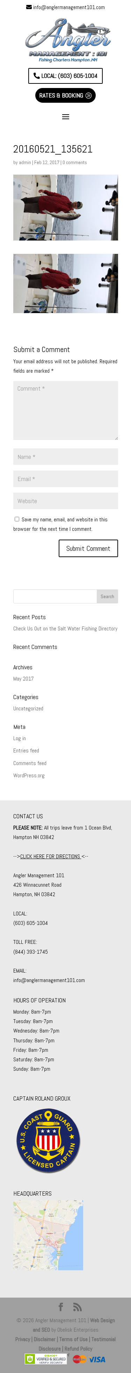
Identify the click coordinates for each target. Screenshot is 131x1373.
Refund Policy (78, 1348)
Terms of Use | (75, 1339)
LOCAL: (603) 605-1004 (69, 76)
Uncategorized (28, 708)
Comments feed (29, 763)
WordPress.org (29, 775)
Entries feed (26, 750)
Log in (19, 738)
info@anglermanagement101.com (69, 7)
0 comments (75, 162)
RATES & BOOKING (61, 95)
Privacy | (24, 1339)
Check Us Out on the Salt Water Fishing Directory (65, 628)
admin (25, 162)
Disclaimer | (46, 1339)
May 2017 (23, 678)
